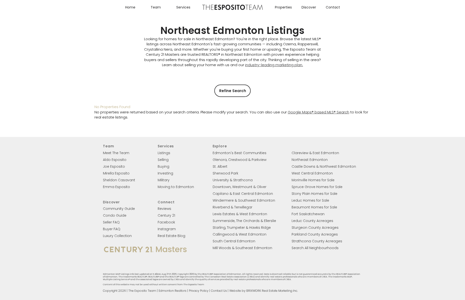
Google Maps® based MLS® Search (318, 112)
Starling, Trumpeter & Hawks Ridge (242, 227)
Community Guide (119, 208)
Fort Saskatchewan (308, 214)
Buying (163, 166)
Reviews (164, 208)
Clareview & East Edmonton (315, 152)
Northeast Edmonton (310, 159)
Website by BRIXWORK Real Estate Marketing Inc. (263, 291)
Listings (164, 152)
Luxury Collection (117, 235)
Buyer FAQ (111, 229)
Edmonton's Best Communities (239, 152)
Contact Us (219, 291)
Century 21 (166, 215)
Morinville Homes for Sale (313, 180)
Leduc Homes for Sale (310, 200)
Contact (333, 7)
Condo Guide (114, 215)
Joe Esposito (114, 166)
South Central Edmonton (234, 241)
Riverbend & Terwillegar (232, 207)
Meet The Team (116, 152)
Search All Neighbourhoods (315, 247)
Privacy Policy (199, 291)
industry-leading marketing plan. (274, 64)
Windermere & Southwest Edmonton (244, 200)
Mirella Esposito (116, 173)
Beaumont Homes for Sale (314, 207)
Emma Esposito (116, 186)
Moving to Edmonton (176, 186)
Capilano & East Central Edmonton (243, 193)
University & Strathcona (233, 180)
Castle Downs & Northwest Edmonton (324, 166)
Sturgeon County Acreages (315, 227)
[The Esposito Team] (232, 9)
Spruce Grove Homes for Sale (317, 186)
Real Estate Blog (171, 235)
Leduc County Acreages (312, 220)
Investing (165, 173)
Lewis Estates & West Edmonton (240, 214)
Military (164, 180)
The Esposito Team (142, 291)
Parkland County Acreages (315, 234)
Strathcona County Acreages (317, 241)
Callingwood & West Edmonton (239, 234)
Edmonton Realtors (172, 291)
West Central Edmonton (312, 173)
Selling (163, 159)
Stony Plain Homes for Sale (314, 193)
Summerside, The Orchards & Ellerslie (244, 220)
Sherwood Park (225, 173)
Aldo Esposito (114, 159)
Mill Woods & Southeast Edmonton (242, 247)
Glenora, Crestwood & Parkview (239, 159)
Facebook (166, 222)
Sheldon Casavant (119, 180)
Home (130, 7)
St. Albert (220, 166)
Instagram (167, 229)
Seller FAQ (111, 222)
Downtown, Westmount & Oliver (239, 186)
